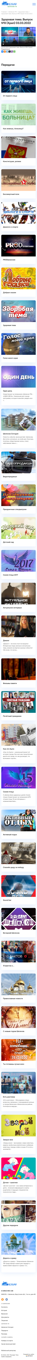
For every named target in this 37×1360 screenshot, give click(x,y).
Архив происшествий (8, 1344)
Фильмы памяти (10, 683)
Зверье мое (8, 1140)
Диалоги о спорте (10, 227)
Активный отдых (10, 835)
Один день (7, 391)
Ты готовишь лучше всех (13, 1064)
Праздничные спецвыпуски (14, 509)
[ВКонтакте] (2, 51)
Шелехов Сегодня (10, 434)
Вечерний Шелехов (11, 933)
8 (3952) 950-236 (7, 1291)
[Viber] (12, 51)
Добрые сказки (9, 292)
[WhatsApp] (14, 51)
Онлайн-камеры (7, 1337)
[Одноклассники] (5, 51)
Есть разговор (9, 1097)
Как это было (8, 749)
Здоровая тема (23, 12)
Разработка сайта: (28, 1354)
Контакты (4, 1307)
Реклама (4, 1334)
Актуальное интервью (12, 608)
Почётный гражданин (12, 716)
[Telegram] (7, 51)
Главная (4, 12)
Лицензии (4, 1320)
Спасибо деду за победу (13, 867)
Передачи (4, 1330)
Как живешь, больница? (13, 129)
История (4, 1310)
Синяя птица (8, 792)
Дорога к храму (9, 1258)
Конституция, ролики (12, 161)
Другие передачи (10, 1225)
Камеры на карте (7, 1340)
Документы (5, 1317)
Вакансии (4, 1314)
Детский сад (8, 542)
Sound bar (7, 900)
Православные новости (13, 998)
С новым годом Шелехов (13, 1031)
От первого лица (10, 96)
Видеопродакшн (10, 477)
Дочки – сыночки (10, 1183)
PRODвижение (9, 260)
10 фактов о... (8, 966)
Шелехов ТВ (12, 12)
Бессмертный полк (11, 194)
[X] (10, 51)
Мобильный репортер (8, 1350)
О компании (5, 1303)
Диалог (6, 640)
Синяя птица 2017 (10, 575)
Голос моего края (10, 358)
